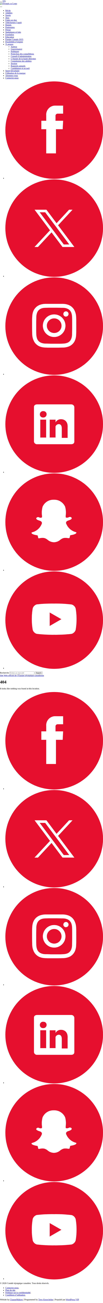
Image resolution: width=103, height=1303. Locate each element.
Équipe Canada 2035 (14, 39)
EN (4, 1)
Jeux (7, 18)
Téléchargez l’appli (13, 22)
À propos (9, 44)
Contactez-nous (12, 78)
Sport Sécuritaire (12, 71)
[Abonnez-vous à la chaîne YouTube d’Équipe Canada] (54, 668)
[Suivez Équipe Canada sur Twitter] (54, 276)
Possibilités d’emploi (14, 42)
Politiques (15, 51)
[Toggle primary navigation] (1, 1)
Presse (8, 30)
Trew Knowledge (45, 1299)
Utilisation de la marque (15, 73)
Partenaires (10, 27)
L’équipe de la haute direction (23, 59)
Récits (8, 10)
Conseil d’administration (21, 56)
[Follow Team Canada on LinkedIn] (54, 472)
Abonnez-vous (11, 75)
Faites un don (11, 20)
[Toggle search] (1, 6)
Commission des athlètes (21, 61)
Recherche (4, 673)
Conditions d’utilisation (15, 1295)
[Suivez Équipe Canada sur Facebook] (54, 178)
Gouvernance (16, 49)
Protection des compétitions (22, 54)
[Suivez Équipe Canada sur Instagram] (54, 374)
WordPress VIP (72, 1299)
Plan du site (10, 1290)
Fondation (9, 34)
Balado (8, 25)
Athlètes (8, 13)
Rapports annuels (18, 66)
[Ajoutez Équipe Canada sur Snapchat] (54, 570)
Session (14, 63)
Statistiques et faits (13, 32)
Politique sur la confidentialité (17, 1292)
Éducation (9, 37)
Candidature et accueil (20, 68)
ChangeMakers (16, 1299)
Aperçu (14, 47)
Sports (8, 15)
